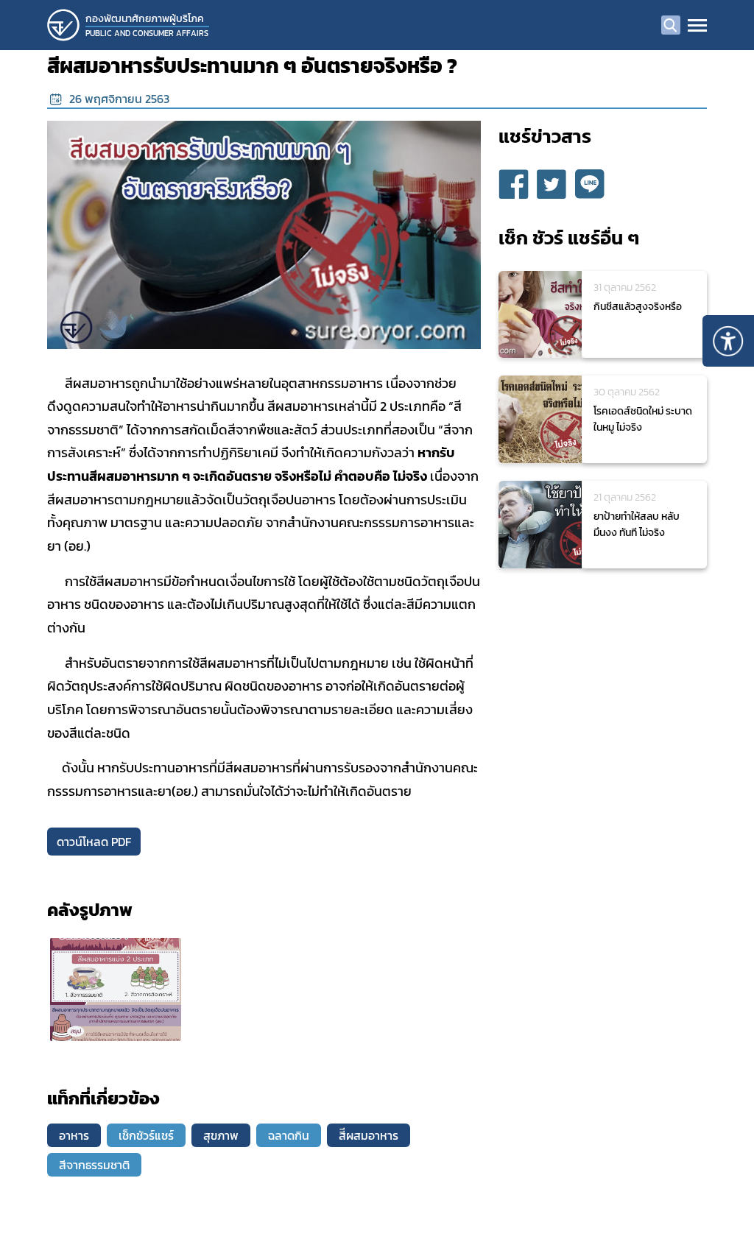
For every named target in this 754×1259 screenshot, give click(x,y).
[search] (670, 25)
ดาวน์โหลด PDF (94, 841)
